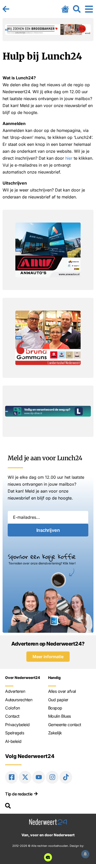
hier (68, 158)
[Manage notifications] (85, 854)
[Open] (88, 9)
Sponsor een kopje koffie (42, 556)
